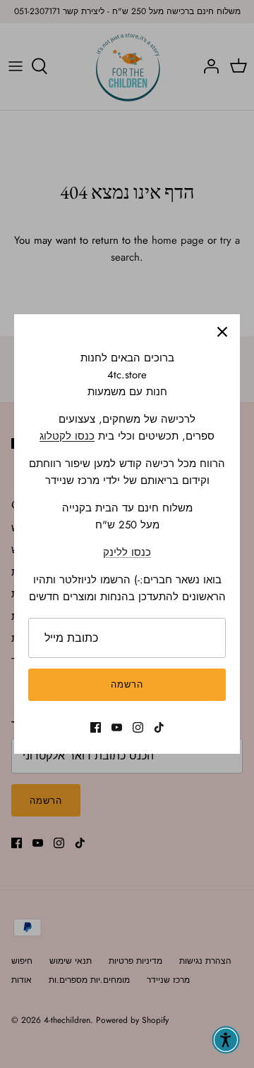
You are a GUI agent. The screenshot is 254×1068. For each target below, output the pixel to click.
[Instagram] (138, 727)
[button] (226, 1040)
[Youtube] (116, 727)
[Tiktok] (159, 727)
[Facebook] (95, 727)
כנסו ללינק (127, 552)
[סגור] (222, 331)
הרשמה (127, 684)
